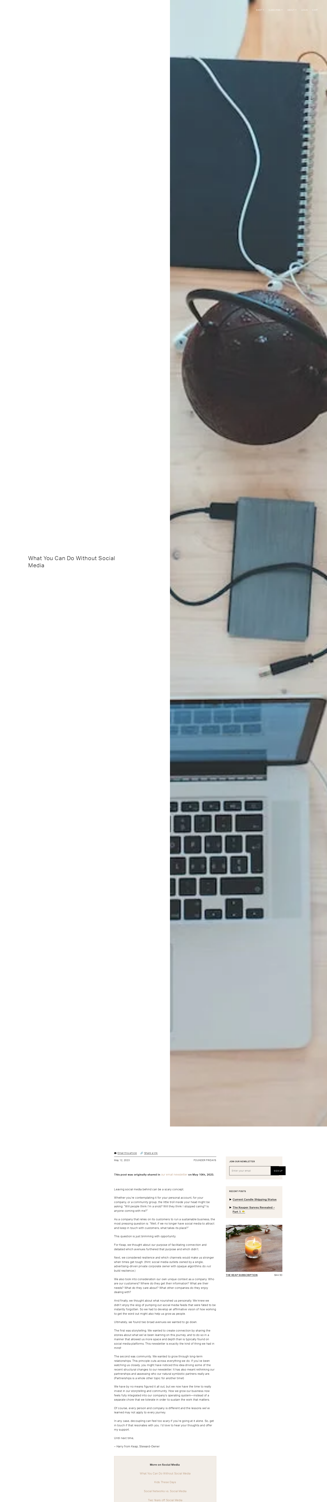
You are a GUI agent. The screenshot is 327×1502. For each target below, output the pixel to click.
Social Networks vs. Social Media (165, 1491)
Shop (259, 10)
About (291, 10)
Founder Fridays (205, 1160)
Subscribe (275, 10)
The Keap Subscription (242, 1275)
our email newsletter (174, 1174)
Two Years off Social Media (165, 1500)
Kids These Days (165, 1482)
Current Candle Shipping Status (255, 1199)
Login (304, 10)
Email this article (127, 1153)
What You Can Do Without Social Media (165, 1473)
